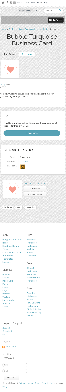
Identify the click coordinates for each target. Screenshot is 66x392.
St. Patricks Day (34, 309)
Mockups (6, 262)
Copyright (7, 331)
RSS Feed (11, 347)
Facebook (7, 2)
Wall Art (31, 249)
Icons (5, 243)
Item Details (9, 54)
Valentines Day (34, 312)
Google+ (14, 2)
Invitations (32, 246)
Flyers (30, 252)
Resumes (31, 256)
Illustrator (24, 161)
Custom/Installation (11, 252)
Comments (26, 54)
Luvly (49, 383)
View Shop (35, 189)
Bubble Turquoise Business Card (33, 29)
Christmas (32, 296)
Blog (5, 386)
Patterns (6, 294)
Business (31, 239)
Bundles (31, 293)
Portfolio (12, 29)
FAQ (4, 334)
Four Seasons (33, 303)
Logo (4, 290)
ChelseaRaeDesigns (34, 184)
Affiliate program (26, 383)
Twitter (3, 2)
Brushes (6, 274)
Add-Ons (6, 303)
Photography (8, 300)
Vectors (6, 297)
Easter (30, 299)
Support (6, 328)
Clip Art (5, 277)
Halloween (32, 306)
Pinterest (11, 2)
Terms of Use (41, 383)
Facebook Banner (11, 246)
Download (32, 133)
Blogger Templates (12, 239)
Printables (32, 243)
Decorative (7, 281)
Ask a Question (35, 194)
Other (5, 249)
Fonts (5, 284)
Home (3, 29)
